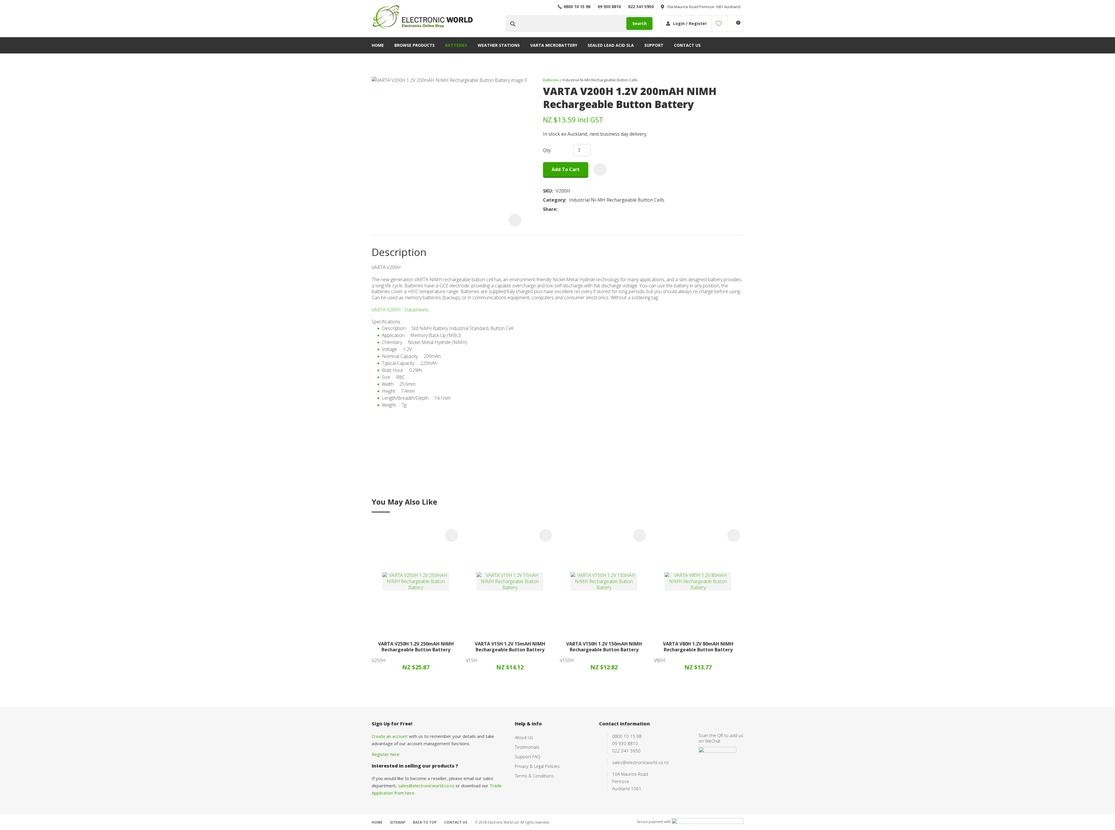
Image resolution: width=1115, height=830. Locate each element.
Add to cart (566, 169)
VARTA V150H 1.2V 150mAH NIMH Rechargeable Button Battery (604, 647)
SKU (547, 191)
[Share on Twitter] (569, 209)
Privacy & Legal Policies (537, 766)
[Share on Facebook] (561, 209)
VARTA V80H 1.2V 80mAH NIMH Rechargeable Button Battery (698, 647)
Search (639, 23)
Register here (386, 754)
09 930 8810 (609, 6)
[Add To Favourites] (600, 169)
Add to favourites (451, 535)
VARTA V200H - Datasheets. (400, 309)
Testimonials (527, 747)
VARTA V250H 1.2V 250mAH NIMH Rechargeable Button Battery (416, 647)
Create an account (390, 736)
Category (554, 200)
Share (549, 209)
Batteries (456, 45)
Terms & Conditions (534, 776)
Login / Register (690, 23)
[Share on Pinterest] (587, 209)
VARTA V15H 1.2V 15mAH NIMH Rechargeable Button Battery (510, 647)
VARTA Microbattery (553, 45)
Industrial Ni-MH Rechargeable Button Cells (600, 80)
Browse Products (414, 45)
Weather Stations (499, 45)
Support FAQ (527, 756)
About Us (524, 737)
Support (653, 45)
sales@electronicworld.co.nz (426, 785)
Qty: (547, 150)
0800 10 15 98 (577, 6)
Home (378, 45)
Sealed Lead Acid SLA (611, 45)
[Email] (578, 209)
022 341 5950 (641, 6)
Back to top (425, 822)
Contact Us (687, 45)
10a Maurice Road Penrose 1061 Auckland (703, 6)
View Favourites (718, 23)
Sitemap (397, 822)
